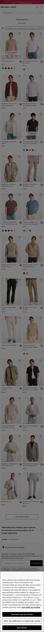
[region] (22, 601)
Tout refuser (22, 628)
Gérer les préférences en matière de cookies (22, 621)
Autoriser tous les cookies (22, 614)
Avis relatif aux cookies (31, 607)
